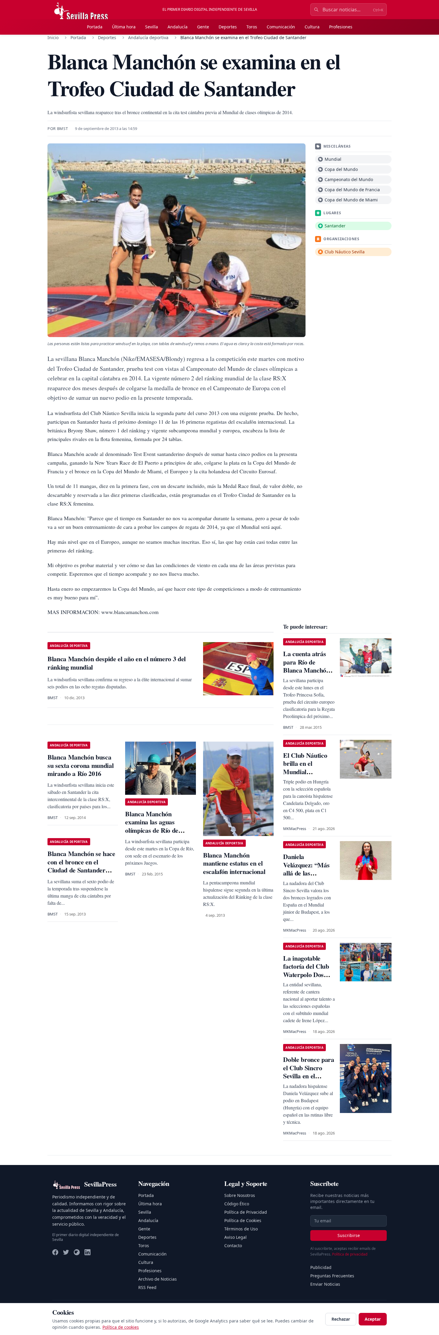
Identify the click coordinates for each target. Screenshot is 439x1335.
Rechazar (340, 1319)
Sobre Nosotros (239, 1195)
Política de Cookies (242, 1220)
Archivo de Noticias (157, 1279)
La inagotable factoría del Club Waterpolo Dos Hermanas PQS (306, 970)
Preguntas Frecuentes (332, 1276)
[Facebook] (55, 1252)
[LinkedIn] (87, 1252)
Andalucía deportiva (148, 37)
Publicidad (320, 1267)
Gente (203, 27)
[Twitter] (66, 1252)
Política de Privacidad (245, 1212)
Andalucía (178, 27)
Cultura (312, 27)
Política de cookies (120, 1327)
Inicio (53, 37)
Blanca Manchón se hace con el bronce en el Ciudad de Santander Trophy (81, 866)
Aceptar (373, 1319)
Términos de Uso (241, 1229)
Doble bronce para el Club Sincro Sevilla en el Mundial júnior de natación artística (308, 1075)
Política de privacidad (349, 1254)
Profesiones (340, 27)
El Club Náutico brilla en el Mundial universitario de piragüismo (305, 771)
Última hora (124, 27)
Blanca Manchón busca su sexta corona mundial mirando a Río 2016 (80, 765)
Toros (251, 27)
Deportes (228, 27)
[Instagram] (77, 1252)
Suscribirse (348, 1235)
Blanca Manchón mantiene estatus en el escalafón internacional (234, 863)
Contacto (233, 1245)
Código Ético (236, 1204)
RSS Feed (147, 1287)
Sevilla (151, 27)
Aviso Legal (235, 1237)
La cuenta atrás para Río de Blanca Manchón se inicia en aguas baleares (306, 670)
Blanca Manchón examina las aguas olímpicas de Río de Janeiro (151, 826)
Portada (94, 27)
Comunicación (281, 27)
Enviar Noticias (325, 1284)
